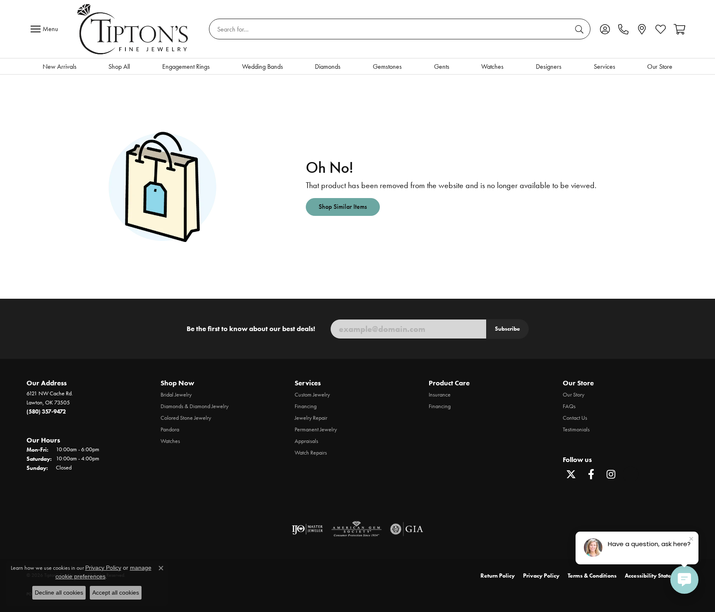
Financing (306, 406)
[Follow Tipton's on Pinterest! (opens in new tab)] (630, 474)
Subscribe (507, 328)
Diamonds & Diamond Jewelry (194, 406)
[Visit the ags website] (356, 529)
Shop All (119, 66)
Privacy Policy (541, 575)
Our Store (659, 66)
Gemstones (387, 66)
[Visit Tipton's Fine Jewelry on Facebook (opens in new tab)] (591, 474)
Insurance (440, 394)
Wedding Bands (262, 66)
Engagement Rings (186, 66)
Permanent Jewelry (316, 429)
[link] (623, 29)
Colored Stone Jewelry (186, 417)
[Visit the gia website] (406, 529)
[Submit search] (580, 29)
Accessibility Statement (654, 575)
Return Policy (497, 575)
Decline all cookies (59, 592)
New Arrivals (60, 66)
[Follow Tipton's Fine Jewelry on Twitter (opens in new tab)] (571, 474)
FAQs (569, 406)
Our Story (573, 394)
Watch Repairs (311, 452)
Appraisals (306, 441)
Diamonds (328, 66)
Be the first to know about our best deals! (251, 328)
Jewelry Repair (311, 417)
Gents (441, 66)
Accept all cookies (115, 592)
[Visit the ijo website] (307, 529)
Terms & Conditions (592, 575)
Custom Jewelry (312, 394)
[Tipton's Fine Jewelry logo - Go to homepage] (133, 29)
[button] (605, 29)
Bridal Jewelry (176, 394)
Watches (492, 66)
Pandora (170, 429)
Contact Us (575, 417)
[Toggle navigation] (46, 29)
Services (604, 66)
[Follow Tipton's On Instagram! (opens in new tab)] (610, 474)
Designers (548, 66)
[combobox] (390, 29)
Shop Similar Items (343, 206)
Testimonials (576, 429)
